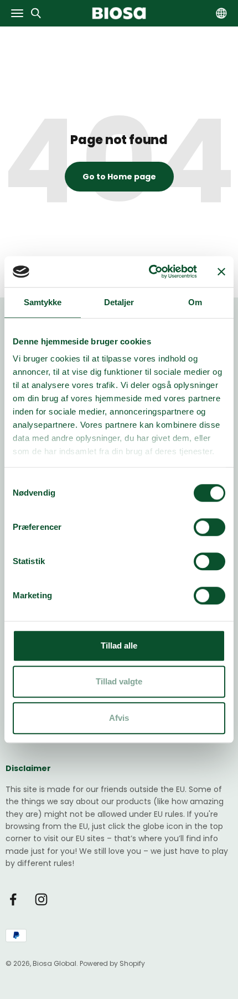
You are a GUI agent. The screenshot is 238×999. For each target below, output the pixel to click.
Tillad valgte (119, 681)
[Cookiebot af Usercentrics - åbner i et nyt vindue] (149, 271)
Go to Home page (119, 176)
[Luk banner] (221, 271)
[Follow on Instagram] (41, 899)
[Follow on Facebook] (13, 899)
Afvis (119, 717)
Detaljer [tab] (119, 302)
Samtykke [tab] (43, 302)
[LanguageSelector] (221, 13)
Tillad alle (119, 645)
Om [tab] (195, 302)
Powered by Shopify (112, 963)
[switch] (209, 527)
